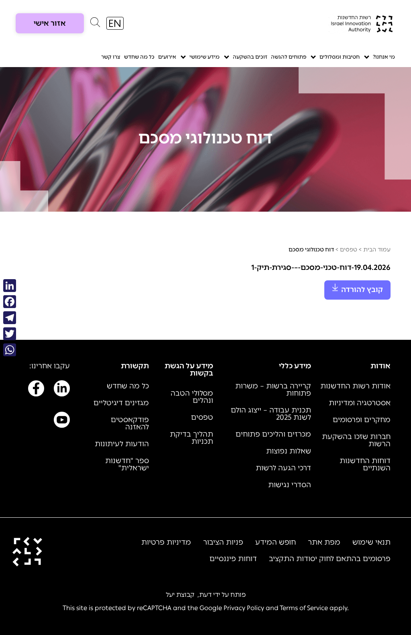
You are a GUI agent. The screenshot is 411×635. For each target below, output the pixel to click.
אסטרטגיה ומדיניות (360, 402)
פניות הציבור (223, 542)
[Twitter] (10, 334)
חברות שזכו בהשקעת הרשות (356, 440)
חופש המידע (275, 542)
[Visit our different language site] (115, 23)
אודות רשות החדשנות (355, 386)
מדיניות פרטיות (166, 542)
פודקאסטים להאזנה (130, 423)
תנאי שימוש (371, 542)
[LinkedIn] (10, 286)
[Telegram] (10, 318)
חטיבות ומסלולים (339, 57)
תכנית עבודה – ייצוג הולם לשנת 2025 (271, 414)
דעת (205, 594)
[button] (95, 24)
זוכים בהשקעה (250, 57)
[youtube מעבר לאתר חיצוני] (62, 421)
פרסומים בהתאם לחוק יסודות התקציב (330, 558)
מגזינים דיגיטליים (121, 402)
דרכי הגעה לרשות (283, 467)
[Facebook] (10, 302)
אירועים (167, 57)
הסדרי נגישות (289, 484)
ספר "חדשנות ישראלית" (127, 464)
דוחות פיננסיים (233, 558)
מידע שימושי (204, 57)
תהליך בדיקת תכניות (191, 438)
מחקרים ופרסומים (362, 419)
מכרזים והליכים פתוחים (273, 434)
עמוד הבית (377, 249)
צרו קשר (110, 57)
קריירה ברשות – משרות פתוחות (273, 390)
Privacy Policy (244, 608)
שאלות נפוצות (288, 451)
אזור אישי (50, 23)
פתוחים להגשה (288, 57)
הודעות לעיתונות (122, 443)
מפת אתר (324, 542)
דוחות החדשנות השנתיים (365, 464)
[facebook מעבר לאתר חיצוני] (36, 390)
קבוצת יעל (180, 594)
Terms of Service (304, 608)
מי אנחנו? (384, 57)
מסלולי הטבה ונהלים (192, 397)
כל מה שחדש (139, 57)
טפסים (348, 249)
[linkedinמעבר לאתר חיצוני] (62, 390)
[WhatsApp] (10, 350)
